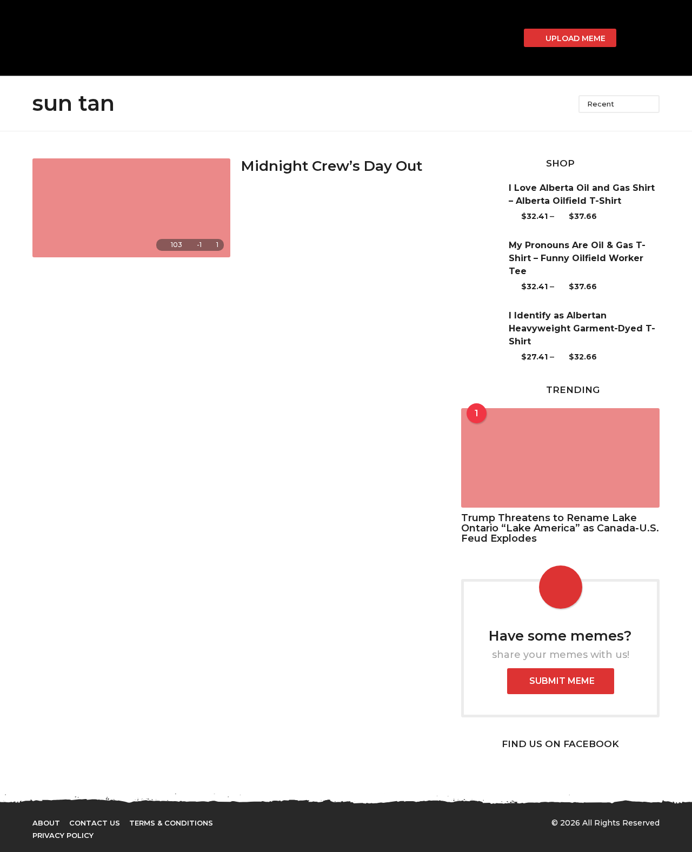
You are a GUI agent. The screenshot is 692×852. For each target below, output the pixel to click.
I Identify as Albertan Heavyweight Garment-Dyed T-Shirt (582, 328)
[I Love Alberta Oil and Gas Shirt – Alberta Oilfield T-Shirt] (485, 202)
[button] (630, 38)
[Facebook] (304, 822)
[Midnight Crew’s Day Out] (131, 207)
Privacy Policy (63, 835)
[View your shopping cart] (509, 38)
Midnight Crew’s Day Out (331, 166)
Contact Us (94, 822)
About (46, 822)
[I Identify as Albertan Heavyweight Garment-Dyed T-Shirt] (485, 336)
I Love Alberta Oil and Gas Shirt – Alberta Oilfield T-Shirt (582, 194)
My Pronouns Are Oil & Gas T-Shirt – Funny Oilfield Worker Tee (577, 258)
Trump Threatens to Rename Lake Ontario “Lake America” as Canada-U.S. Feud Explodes (560, 528)
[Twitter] (326, 822)
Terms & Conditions (171, 822)
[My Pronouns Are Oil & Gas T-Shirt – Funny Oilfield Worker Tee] (485, 266)
